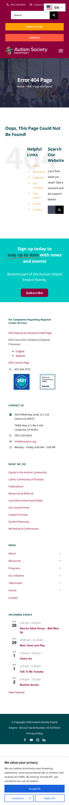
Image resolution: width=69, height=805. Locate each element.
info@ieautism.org (25, 441)
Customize (18, 798)
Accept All (34, 788)
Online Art (26, 658)
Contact (37, 209)
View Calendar (16, 692)
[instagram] (37, 740)
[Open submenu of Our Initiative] (60, 575)
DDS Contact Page (18, 362)
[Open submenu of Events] (60, 590)
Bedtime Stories (29, 684)
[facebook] (25, 740)
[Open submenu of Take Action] (60, 583)
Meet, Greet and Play (32, 645)
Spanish (20, 355)
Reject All (49, 798)
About (36, 165)
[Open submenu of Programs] (60, 568)
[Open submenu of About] (60, 553)
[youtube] (31, 740)
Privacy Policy (35, 733)
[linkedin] (44, 740)
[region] (34, 781)
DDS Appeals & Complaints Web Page (30, 333)
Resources (39, 171)
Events (37, 203)
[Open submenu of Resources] (60, 561)
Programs (38, 177)
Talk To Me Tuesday (32, 671)
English (20, 351)
